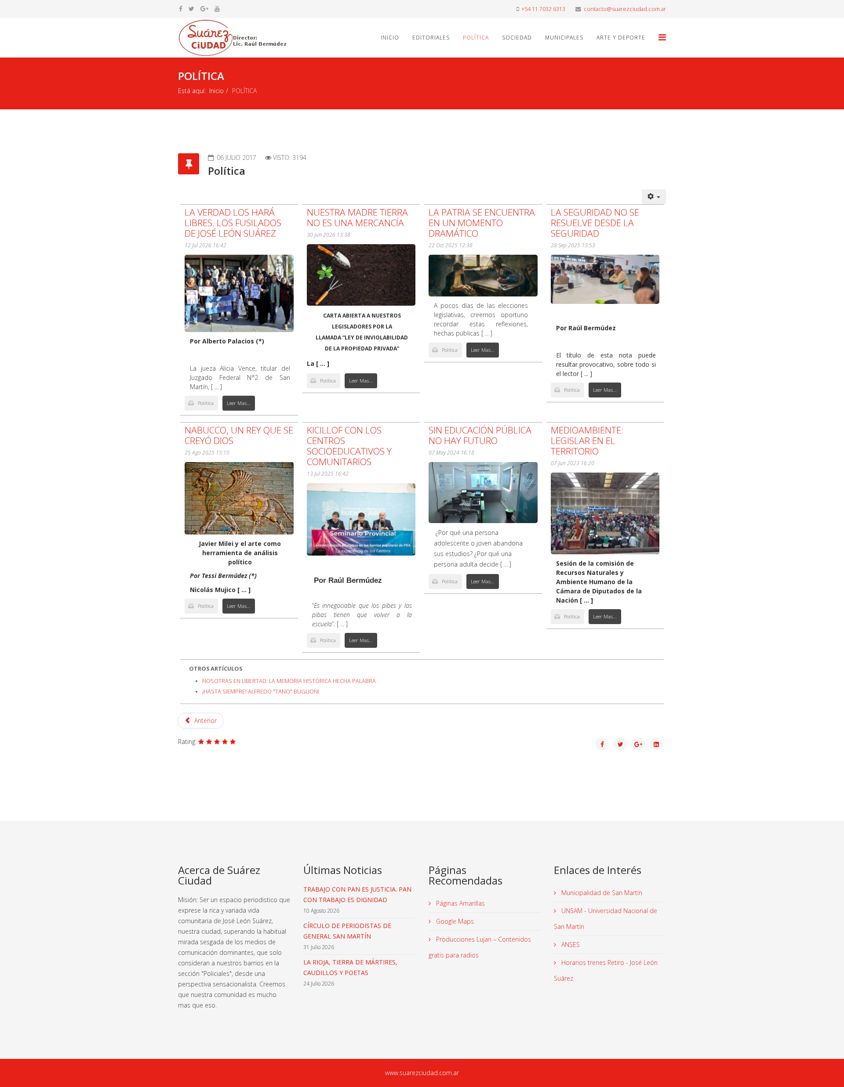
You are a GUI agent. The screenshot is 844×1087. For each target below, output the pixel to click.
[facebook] (180, 8)
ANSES (570, 944)
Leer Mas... (239, 403)
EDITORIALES (431, 37)
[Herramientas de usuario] (654, 196)
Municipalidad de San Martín (601, 892)
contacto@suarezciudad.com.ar (625, 9)
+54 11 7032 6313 (543, 9)
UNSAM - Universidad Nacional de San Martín (605, 918)
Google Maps (454, 921)
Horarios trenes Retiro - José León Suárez (606, 970)
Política (206, 403)
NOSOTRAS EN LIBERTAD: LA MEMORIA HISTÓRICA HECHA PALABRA (289, 681)
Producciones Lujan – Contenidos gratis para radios (480, 947)
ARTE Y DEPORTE (621, 37)
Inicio (390, 37)
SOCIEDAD (517, 37)
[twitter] (191, 8)
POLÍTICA (476, 37)
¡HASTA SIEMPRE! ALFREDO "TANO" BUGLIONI (260, 691)
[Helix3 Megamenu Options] (662, 37)
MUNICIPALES (564, 37)
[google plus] (204, 8)
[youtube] (217, 8)
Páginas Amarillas (459, 903)
